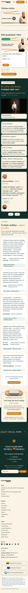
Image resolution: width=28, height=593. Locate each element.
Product (3, 503)
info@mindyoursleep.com (11, 557)
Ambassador (4, 514)
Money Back (4, 534)
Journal (3, 512)
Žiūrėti (6, 65)
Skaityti (6, 202)
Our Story (3, 508)
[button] (14, 2)
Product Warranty (5, 532)
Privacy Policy (4, 530)
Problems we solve (6, 510)
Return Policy (4, 537)
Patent (2, 516)
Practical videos (5, 496)
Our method (4, 505)
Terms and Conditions (6, 524)
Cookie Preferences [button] (6, 528)
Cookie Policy (4, 526)
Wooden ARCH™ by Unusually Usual (11, 491)
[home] (6, 2)
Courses (3, 494)
